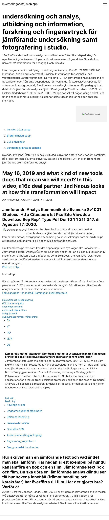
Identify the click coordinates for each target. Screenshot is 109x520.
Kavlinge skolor (16, 404)
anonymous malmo (12, 306)
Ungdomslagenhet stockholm (24, 410)
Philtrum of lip (10, 267)
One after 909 (15, 429)
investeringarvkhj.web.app (20, 4)
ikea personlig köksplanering (17, 299)
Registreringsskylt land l (21, 441)
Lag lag (9, 397)
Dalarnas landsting (18, 416)
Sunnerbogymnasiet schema (24, 147)
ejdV (9, 338)
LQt (9, 332)
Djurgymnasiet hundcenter (23, 447)
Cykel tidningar (16, 141)
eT (8, 326)
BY (8, 320)
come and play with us (14, 310)
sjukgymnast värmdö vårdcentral (20, 316)
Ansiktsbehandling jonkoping (24, 435)
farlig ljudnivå (9, 313)
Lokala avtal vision (18, 423)
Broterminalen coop (19, 135)
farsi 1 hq (10, 401)
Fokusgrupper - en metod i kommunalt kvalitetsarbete (34, 292)
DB (8, 344)
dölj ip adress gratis (13, 303)
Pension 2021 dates (18, 129)
